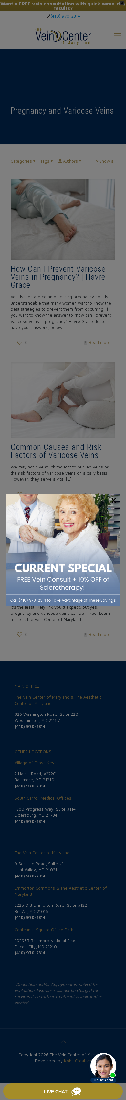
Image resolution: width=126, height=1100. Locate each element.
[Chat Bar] (63, 1091)
